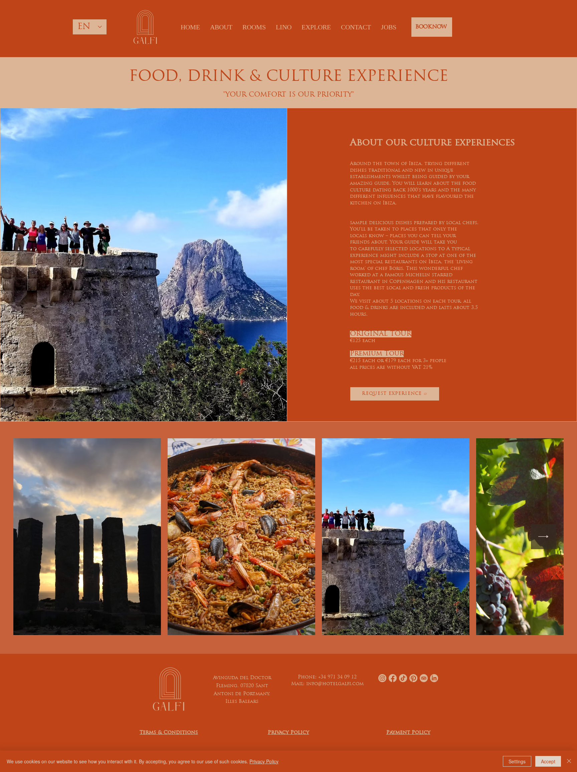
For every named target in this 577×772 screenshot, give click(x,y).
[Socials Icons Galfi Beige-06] (434, 678)
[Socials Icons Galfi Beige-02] (382, 678)
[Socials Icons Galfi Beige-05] (403, 678)
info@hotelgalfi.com (335, 683)
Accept (548, 761)
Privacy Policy (263, 761)
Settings (517, 761)
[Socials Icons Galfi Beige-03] (393, 678)
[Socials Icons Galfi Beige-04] (413, 678)
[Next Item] (543, 536)
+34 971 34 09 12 (337, 677)
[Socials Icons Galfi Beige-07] (424, 678)
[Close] (569, 761)
